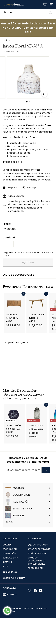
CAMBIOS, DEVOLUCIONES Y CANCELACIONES (37, 560)
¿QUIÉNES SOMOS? (38, 544)
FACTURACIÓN (35, 568)
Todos (49, 287)
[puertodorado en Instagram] (29, 590)
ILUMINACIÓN (9, 553)
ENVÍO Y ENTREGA (37, 553)
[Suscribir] (46, 470)
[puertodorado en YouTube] (40, 590)
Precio (7, 223)
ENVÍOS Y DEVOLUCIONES (18, 274)
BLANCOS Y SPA (11, 557)
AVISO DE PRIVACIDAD (39, 549)
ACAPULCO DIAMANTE (14, 578)
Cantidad (9, 237)
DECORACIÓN (10, 549)
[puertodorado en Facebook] (35, 590)
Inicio (5, 40)
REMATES (7, 562)
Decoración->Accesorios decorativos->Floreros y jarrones (23, 394)
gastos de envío (14, 252)
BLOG (5, 566)
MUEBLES (7, 544)
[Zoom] (44, 94)
